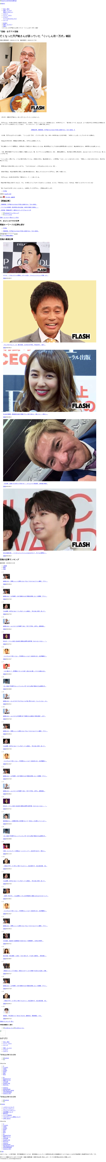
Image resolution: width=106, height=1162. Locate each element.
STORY (5, 1070)
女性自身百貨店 (7, 1092)
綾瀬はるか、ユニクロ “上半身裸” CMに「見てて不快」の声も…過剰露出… (24, 626)
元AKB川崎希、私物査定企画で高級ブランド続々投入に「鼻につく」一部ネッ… (25, 414)
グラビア (5, 17)
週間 (4, 567)
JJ (3, 1066)
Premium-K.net (7, 1078)
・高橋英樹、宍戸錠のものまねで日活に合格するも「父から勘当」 (18, 204)
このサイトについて (8, 1107)
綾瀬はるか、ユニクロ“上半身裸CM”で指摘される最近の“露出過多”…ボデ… (24, 716)
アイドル (5, 18)
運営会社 (5, 1113)
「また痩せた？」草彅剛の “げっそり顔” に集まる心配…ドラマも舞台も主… (24, 671)
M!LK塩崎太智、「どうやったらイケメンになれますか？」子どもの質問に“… (25, 553)
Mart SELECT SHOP (8, 1090)
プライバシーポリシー (9, 1110)
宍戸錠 (5, 228)
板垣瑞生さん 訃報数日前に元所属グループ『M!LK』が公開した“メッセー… (25, 821)
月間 (4, 569)
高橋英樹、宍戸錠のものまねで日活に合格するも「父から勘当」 (21, 231)
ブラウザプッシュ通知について (11, 1117)
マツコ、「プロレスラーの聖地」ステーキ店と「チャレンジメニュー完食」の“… (25, 275)
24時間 (5, 566)
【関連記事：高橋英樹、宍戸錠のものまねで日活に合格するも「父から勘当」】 (53, 129)
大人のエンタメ (12, 18)
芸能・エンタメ (7, 10)
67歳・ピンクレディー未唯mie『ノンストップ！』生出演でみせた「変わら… (24, 851)
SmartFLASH (6, 1083)
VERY (5, 1069)
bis (4, 1077)
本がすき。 (6, 1085)
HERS (4, 1071)
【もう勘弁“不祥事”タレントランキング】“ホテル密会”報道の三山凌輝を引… (24, 686)
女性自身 (5, 1082)
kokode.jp (5, 1087)
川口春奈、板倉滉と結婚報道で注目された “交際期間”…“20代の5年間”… (23, 940)
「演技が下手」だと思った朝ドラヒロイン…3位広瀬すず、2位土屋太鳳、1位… (25, 866)
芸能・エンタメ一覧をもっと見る (9, 217)
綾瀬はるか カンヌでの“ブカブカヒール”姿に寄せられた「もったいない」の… (25, 701)
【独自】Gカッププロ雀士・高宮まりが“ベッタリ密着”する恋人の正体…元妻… (25, 970)
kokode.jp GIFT (7, 1093)
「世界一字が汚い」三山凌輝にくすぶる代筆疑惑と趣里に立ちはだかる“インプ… (25, 896)
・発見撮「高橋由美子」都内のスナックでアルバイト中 (15, 210)
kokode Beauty (7, 1089)
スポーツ (5, 13)
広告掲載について (8, 1112)
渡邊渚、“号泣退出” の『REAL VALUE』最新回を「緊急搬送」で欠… (22, 1015)
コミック (5, 20)
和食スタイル (7, 1080)
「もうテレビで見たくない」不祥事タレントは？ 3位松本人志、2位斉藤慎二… (25, 656)
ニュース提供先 (7, 1115)
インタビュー (9, 12)
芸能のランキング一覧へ (7, 1021)
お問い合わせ (7, 1118)
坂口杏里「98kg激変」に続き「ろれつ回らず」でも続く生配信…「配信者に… (25, 955)
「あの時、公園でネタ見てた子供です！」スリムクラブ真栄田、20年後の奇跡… (25, 483)
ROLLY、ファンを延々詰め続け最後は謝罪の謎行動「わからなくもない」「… (25, 641)
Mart (4, 1073)
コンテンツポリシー (8, 1108)
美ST (4, 1074)
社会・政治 (6, 9)
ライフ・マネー (7, 15)
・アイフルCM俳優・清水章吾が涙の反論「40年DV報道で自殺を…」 (19, 207)
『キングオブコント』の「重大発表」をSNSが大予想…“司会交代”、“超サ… (24, 344)
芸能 (4, 12)
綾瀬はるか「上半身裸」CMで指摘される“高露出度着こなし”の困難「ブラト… (25, 596)
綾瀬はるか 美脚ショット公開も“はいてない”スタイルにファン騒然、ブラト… (25, 581)
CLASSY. (5, 1067)
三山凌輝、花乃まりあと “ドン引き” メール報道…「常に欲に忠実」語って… (24, 611)
